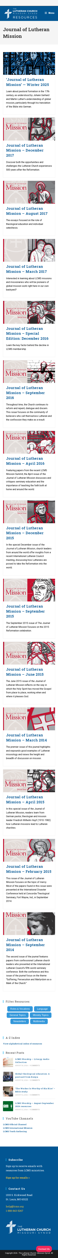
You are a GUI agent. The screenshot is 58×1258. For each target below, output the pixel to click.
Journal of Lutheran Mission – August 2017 (27, 211)
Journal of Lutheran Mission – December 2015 (25, 533)
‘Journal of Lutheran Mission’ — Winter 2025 (27, 82)
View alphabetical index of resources (22, 1043)
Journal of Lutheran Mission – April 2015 (25, 799)
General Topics (18, 1015)
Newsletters (19, 1021)
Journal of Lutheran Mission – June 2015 (25, 672)
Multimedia (39, 1021)
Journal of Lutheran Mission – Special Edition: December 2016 (27, 333)
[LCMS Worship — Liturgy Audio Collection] (8, 1062)
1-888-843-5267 (14, 1210)
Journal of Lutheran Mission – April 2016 (25, 461)
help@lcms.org (15, 1206)
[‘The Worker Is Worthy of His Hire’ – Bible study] (8, 1091)
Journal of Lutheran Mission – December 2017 (25, 150)
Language (42, 1009)
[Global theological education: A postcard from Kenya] (8, 1077)
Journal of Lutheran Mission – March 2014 (26, 737)
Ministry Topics (40, 1015)
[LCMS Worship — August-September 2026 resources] (8, 1106)
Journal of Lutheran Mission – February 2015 (28, 869)
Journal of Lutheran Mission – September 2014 (25, 944)
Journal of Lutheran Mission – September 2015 (25, 611)
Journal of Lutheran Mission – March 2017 (26, 269)
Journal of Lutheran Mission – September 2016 (25, 392)
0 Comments (35, 1066)
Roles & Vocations (20, 1009)
